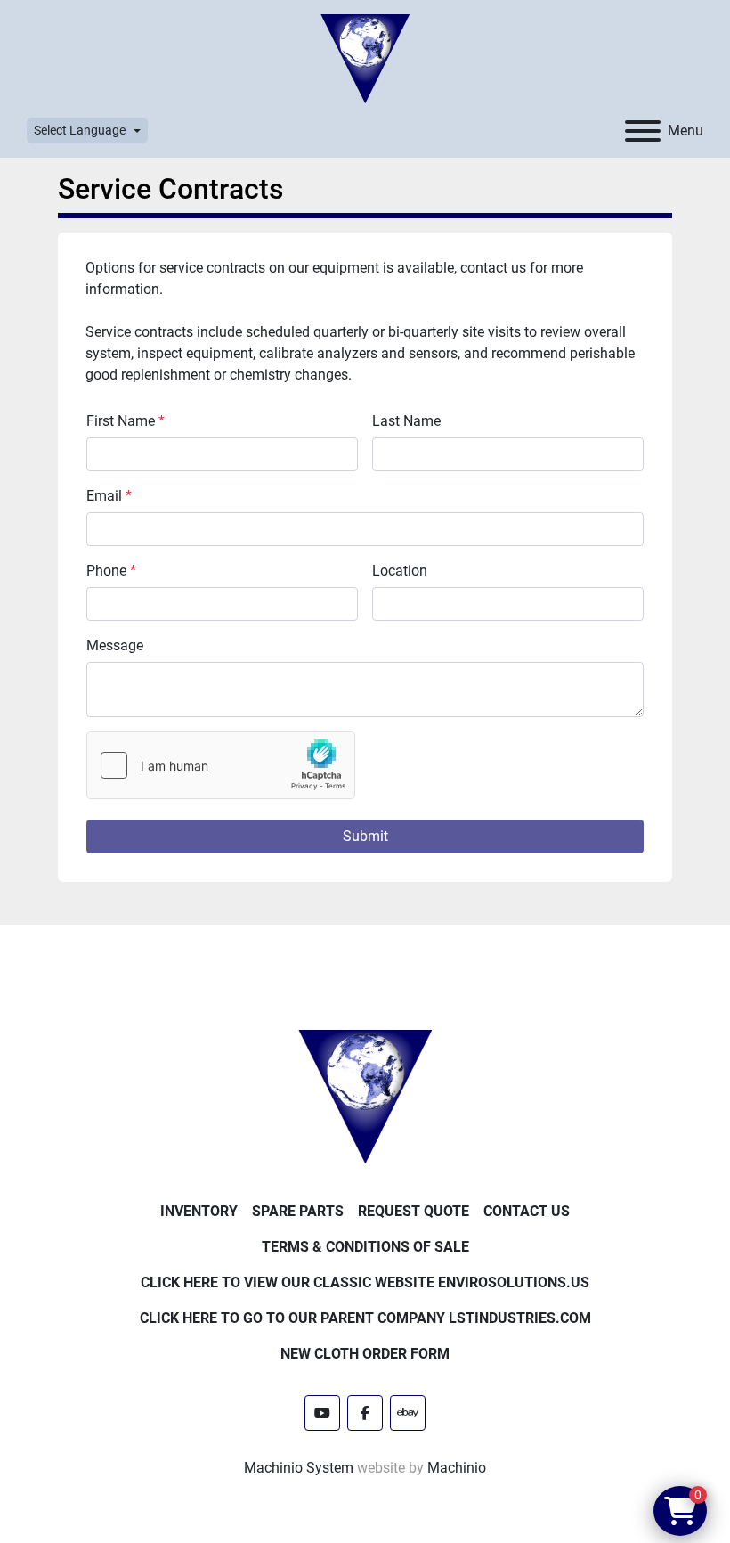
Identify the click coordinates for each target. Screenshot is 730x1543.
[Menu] (643, 131)
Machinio (456, 1467)
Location (399, 570)
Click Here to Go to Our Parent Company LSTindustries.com (365, 1318)
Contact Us (526, 1211)
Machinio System (298, 1467)
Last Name (406, 420)
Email (109, 495)
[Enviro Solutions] (365, 1096)
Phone (111, 570)
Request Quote (413, 1211)
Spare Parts (298, 1211)
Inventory (199, 1211)
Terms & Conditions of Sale (365, 1246)
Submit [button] (365, 836)
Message (114, 645)
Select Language (80, 130)
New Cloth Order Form (365, 1353)
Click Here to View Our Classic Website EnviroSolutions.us (365, 1282)
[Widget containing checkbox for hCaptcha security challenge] (220, 765)
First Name (125, 420)
